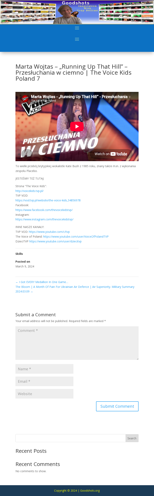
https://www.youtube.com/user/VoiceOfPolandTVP (76, 236)
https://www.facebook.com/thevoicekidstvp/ (44, 210)
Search (132, 438)
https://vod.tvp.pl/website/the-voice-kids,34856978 (48, 200)
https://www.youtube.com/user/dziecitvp (55, 241)
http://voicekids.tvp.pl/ (29, 191)
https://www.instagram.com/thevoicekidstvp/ (44, 219)
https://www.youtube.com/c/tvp (49, 232)
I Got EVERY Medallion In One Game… (41, 282)
